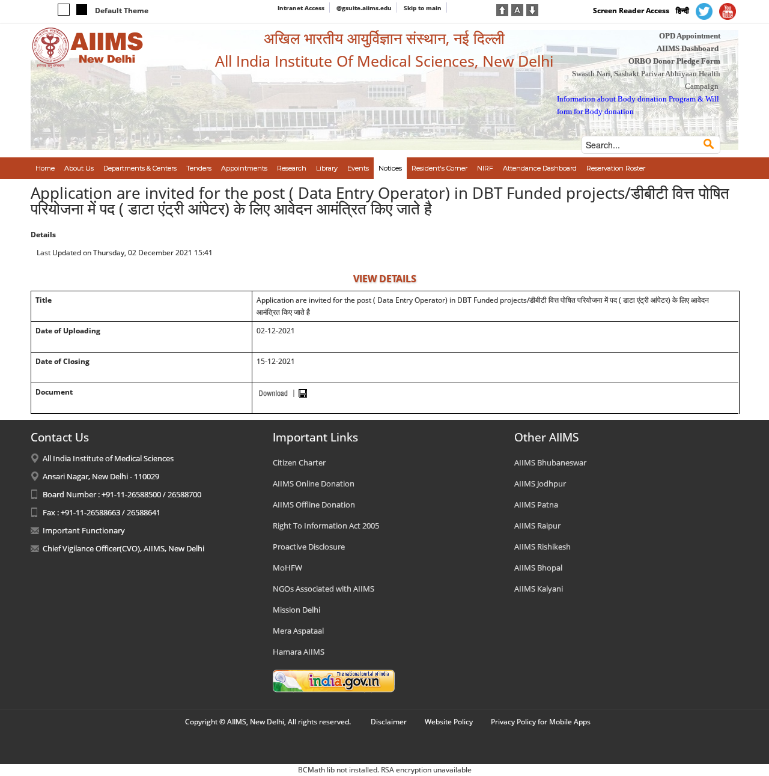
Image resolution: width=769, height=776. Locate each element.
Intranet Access (301, 8)
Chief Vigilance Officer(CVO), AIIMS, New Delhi (123, 548)
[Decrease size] (532, 9)
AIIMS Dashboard (688, 48)
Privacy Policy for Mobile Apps (541, 722)
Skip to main (423, 8)
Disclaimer (389, 722)
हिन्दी (682, 10)
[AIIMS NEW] (88, 46)
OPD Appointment (689, 35)
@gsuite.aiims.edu (364, 8)
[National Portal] (334, 679)
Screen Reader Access (631, 10)
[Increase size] (502, 9)
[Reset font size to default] (517, 9)
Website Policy (449, 722)
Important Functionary (84, 530)
